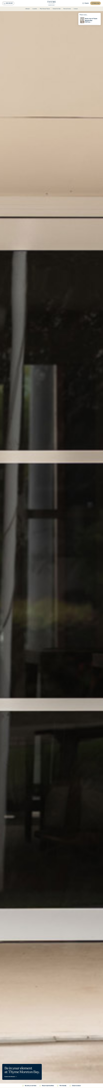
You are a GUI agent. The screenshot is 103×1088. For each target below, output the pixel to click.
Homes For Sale (57, 8)
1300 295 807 (9, 3)
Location (34, 8)
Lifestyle (27, 8)
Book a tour (96, 3)
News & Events (67, 8)
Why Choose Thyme (45, 8)
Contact (76, 8)
